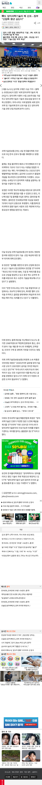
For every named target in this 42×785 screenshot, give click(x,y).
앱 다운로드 (24, 777)
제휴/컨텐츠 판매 (17, 772)
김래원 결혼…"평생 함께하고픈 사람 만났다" (22, 394)
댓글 (21, 529)
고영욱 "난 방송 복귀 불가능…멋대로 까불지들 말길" (22, 407)
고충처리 (34, 772)
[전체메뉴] (39, 2)
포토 (29, 7)
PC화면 (8, 777)
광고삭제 (2, 782)
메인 (4, 7)
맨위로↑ (33, 777)
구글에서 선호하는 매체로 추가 (12, 27)
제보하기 (15, 777)
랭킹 (12, 7)
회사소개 (7, 772)
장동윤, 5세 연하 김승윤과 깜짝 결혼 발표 (20, 398)
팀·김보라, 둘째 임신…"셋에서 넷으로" (19, 411)
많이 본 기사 (6, 731)
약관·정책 (27, 772)
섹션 (20, 7)
